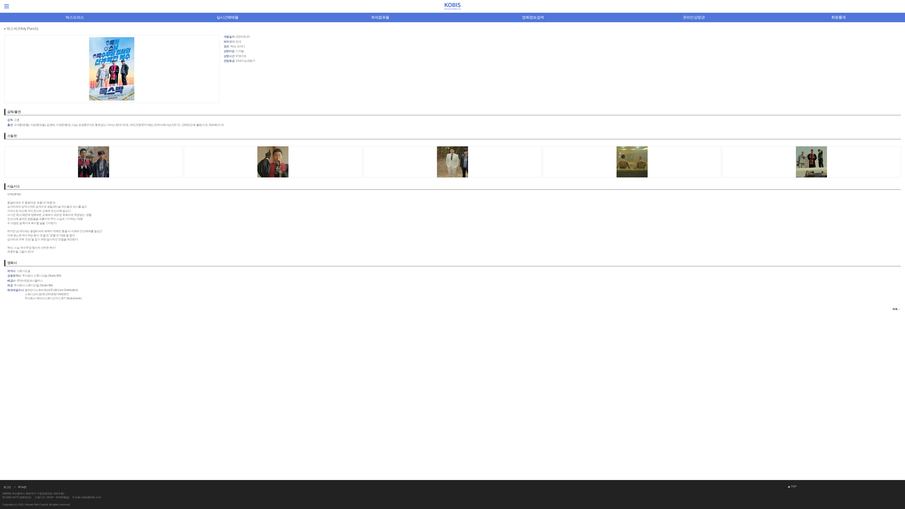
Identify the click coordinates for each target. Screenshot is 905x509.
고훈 (16, 120)
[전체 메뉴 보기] (6, 6)
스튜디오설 (23, 271)
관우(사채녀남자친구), (167, 125)
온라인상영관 (694, 17)
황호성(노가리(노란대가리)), (112, 125)
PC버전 (22, 487)
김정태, (51, 125)
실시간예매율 (227, 17)
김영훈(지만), (86, 125)
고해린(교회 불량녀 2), (194, 125)
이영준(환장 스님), (67, 125)
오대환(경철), (22, 125)
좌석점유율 (380, 17)
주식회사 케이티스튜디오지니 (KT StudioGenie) (53, 298)
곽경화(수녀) (216, 125)
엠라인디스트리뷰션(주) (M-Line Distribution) (51, 290)
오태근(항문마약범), (141, 125)
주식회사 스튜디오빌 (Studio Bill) (41, 275)
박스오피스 (75, 17)
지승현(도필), (38, 125)
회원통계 (838, 17)
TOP (793, 486)
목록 (895, 309)
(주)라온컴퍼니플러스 (30, 280)
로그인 (7, 487)
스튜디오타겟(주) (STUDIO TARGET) (47, 294)
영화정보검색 (533, 17)
